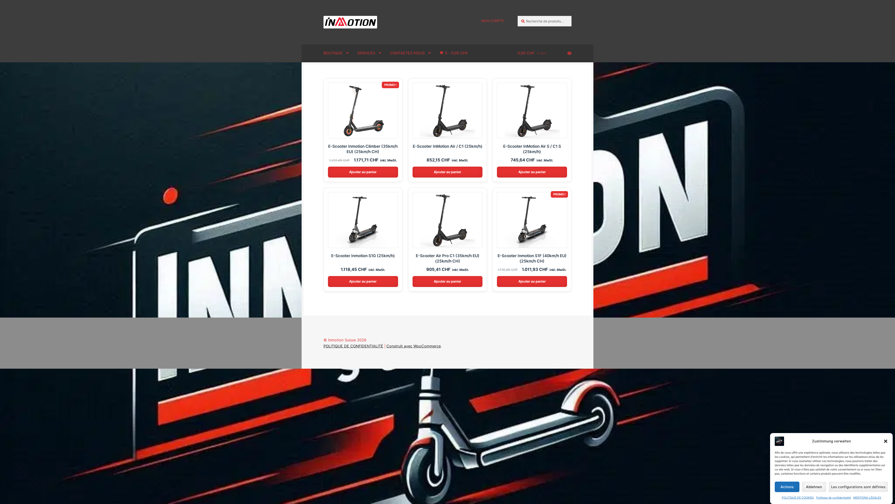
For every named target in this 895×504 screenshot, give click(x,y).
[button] (885, 441)
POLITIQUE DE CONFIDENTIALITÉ (353, 346)
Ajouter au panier (363, 172)
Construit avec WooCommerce (413, 346)
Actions (787, 487)
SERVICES (366, 53)
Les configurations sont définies (858, 487)
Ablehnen (814, 487)
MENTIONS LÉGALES (867, 497)
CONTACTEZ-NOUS (407, 53)
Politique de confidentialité (833, 497)
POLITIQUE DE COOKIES (798, 497)
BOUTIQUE (333, 53)
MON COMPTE (492, 21)
